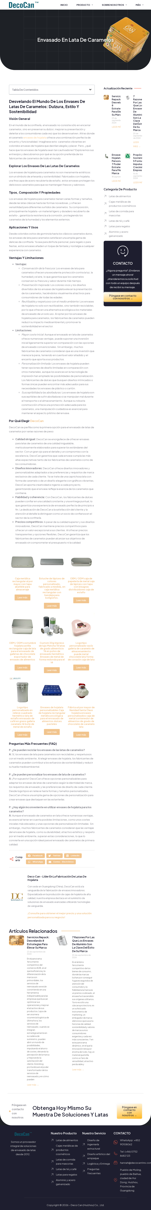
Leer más (22, 597)
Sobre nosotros (113, 4)
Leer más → (33, 1084)
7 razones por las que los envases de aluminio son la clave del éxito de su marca (83, 944)
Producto (83, 4)
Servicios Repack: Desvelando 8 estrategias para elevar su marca (38, 942)
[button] (90, 89)
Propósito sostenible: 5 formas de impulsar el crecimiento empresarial (140, 162)
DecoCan (37, 421)
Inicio (64, 4)
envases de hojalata (34, 137)
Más (138, 4)
